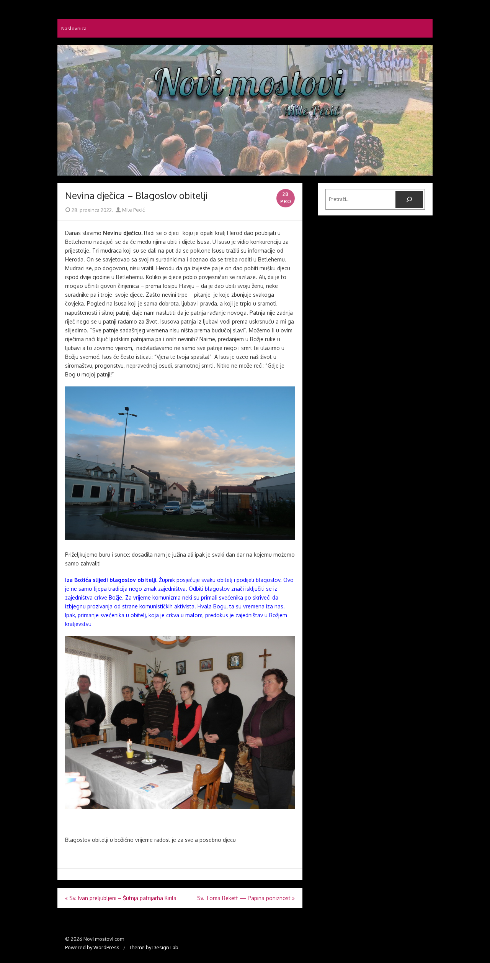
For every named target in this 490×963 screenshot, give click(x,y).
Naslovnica (74, 28)
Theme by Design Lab (153, 947)
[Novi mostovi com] (245, 110)
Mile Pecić (133, 210)
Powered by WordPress (92, 947)
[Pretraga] (409, 199)
